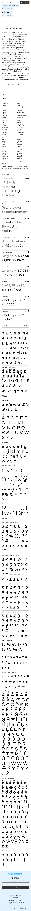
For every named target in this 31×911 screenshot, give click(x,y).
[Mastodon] (12, 878)
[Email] (17, 878)
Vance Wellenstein (22, 908)
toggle (12, 9)
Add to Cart (6, 15)
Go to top (25, 84)
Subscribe (15, 888)
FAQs (19, 900)
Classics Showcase (15, 895)
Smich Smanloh (17, 32)
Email (15, 881)
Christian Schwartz (18, 36)
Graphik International (10, 6)
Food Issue (15, 897)
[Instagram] (15, 878)
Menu (26, 2)
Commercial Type (8, 2)
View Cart (21, 2)
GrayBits (24, 907)
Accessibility (13, 900)
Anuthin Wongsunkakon (19, 34)
